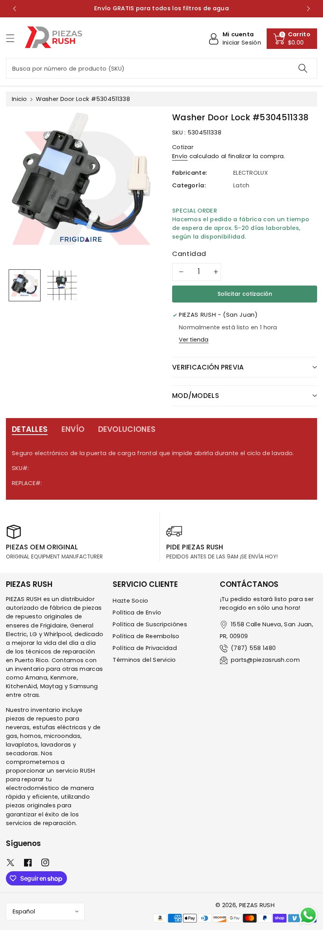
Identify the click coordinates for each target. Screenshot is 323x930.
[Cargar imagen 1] (24, 285)
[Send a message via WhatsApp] (308, 915)
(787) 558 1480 (253, 648)
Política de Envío (137, 612)
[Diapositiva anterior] (14, 8)
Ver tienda (193, 340)
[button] (14, 38)
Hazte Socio (130, 601)
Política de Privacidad (145, 648)
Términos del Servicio (144, 660)
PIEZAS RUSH (257, 905)
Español (24, 911)
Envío (180, 156)
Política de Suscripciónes (150, 624)
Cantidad (189, 253)
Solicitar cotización (244, 294)
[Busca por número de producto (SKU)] (303, 68)
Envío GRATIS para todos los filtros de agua (161, 8)
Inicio (19, 99)
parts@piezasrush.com (265, 660)
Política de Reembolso (146, 636)
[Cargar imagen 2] (62, 285)
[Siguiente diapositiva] (308, 8)
